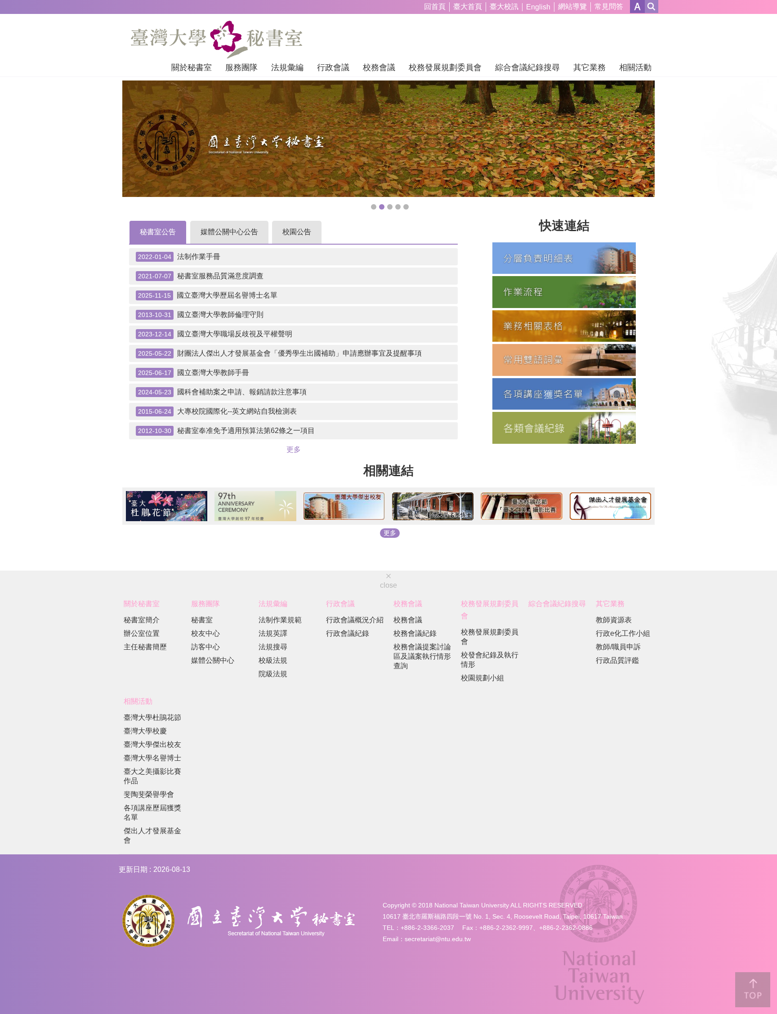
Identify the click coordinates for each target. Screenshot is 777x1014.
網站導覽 (572, 6)
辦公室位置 (142, 633)
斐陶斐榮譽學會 (149, 794)
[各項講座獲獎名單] (564, 394)
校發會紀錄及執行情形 (489, 659)
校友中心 (205, 633)
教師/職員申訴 (618, 647)
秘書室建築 (406, 207)
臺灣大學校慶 (145, 731)
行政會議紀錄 (347, 633)
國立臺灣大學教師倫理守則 (200, 315)
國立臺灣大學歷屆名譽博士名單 (207, 295)
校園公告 (296, 232)
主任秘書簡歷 (145, 647)
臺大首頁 (467, 6)
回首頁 (435, 6)
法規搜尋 (273, 647)
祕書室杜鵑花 (390, 207)
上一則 (140, 138)
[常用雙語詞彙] (564, 359)
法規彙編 (287, 67)
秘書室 (202, 620)
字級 (637, 6)
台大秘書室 (381, 207)
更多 (293, 449)
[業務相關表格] (564, 326)
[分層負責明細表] (564, 258)
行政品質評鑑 (617, 660)
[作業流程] (564, 292)
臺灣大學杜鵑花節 (152, 717)
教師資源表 (614, 620)
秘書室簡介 (142, 620)
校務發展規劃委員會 (445, 67)
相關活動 (635, 67)
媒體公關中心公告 (229, 232)
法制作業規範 (280, 620)
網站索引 (651, 6)
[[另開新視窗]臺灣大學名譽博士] (432, 506)
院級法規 (273, 674)
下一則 (637, 138)
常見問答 (608, 6)
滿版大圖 (373, 207)
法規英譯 (273, 633)
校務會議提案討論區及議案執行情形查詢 (422, 656)
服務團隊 (241, 67)
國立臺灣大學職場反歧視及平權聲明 (215, 334)
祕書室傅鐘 (398, 207)
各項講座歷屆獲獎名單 (152, 812)
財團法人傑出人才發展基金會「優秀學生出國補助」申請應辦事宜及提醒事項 (280, 353)
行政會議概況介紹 (355, 620)
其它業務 (589, 67)
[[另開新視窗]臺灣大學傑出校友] (344, 506)
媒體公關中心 (212, 660)
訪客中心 (205, 647)
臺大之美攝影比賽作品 (152, 776)
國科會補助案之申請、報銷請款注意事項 (222, 392)
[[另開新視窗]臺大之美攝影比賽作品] (521, 506)
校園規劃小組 (482, 678)
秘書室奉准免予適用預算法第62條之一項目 (226, 431)
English (538, 7)
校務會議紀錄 (415, 633)
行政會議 (333, 67)
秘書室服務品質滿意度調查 (200, 276)
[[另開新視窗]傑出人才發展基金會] (610, 506)
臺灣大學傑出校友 (152, 744)
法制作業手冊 (179, 257)
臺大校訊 (504, 6)
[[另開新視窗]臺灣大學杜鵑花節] (166, 506)
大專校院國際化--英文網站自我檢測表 (217, 411)
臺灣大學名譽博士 (152, 758)
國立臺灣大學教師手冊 (193, 373)
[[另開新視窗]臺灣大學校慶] (255, 506)
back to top (752, 989)
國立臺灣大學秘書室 (216, 39)
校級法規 (273, 660)
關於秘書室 (191, 67)
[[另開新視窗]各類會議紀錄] (564, 427)
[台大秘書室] (388, 138)
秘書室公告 (158, 232)
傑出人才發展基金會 (152, 835)
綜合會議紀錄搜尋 (527, 67)
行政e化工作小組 (623, 633)
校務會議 (379, 67)
